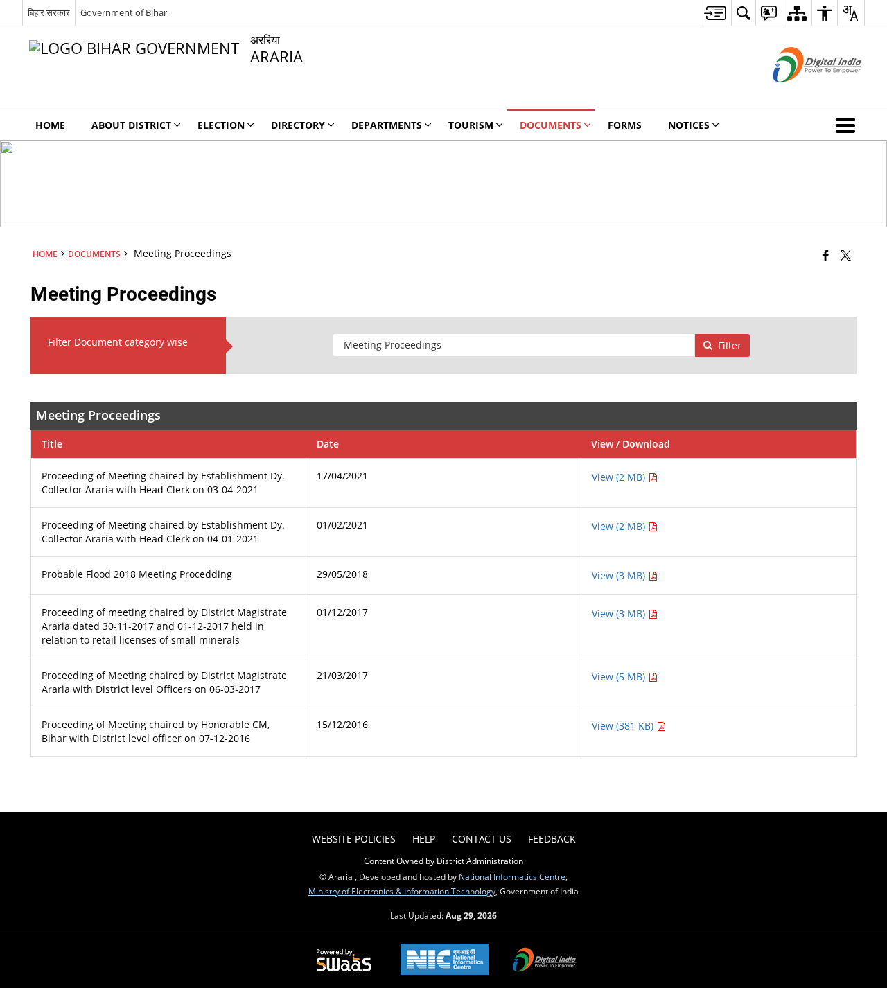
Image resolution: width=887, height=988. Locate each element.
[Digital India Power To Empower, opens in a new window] (544, 961)
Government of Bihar (123, 12)
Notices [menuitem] (689, 125)
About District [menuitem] (131, 125)
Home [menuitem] (50, 125)
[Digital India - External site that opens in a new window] (800, 93)
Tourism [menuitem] (470, 125)
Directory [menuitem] (298, 125)
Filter (729, 345)
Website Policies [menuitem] (354, 838)
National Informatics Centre (512, 876)
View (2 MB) (620, 477)
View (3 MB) (620, 575)
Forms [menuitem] (625, 125)
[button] (848, 124)
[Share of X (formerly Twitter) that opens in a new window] (845, 255)
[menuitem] (715, 13)
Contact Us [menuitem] (481, 838)
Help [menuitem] (423, 838)
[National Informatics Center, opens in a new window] (445, 960)
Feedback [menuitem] (552, 838)
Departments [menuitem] (386, 125)
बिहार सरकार (49, 12)
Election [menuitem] (221, 125)
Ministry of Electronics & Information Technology (401, 891)
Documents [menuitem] (550, 125)
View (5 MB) (620, 676)
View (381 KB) (624, 725)
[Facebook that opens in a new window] (825, 255)
